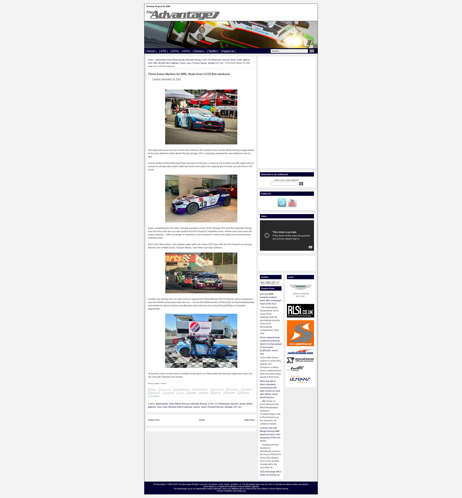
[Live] (180, 393)
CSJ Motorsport (215, 60)
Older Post (249, 420)
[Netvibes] (154, 396)
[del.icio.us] (164, 389)
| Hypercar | (228, 51)
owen (189, 63)
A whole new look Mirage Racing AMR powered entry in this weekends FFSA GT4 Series (270, 434)
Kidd (155, 63)
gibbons (246, 60)
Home (150, 60)
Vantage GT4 (213, 63)
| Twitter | (212, 51)
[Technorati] (216, 389)
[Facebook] (232, 389)
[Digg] (152, 389)
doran (233, 60)
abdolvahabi (160, 60)
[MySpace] (154, 393)
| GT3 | (175, 51)
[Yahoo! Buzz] (200, 389)
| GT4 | (186, 51)
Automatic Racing (193, 60)
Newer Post (153, 420)
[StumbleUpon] (182, 389)
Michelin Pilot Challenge (168, 63)
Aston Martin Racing (175, 60)
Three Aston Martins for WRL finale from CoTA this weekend (189, 74)
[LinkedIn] (168, 393)
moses (183, 63)
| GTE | (163, 51)
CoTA (204, 60)
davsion (226, 60)
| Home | (151, 51)
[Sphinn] (216, 393)
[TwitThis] (246, 389)
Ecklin (239, 60)
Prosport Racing (199, 63)
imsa (150, 63)
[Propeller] (229, 393)
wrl (221, 63)
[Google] (191, 393)
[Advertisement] (287, 112)
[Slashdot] (243, 393)
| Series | (198, 51)
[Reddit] (203, 393)
